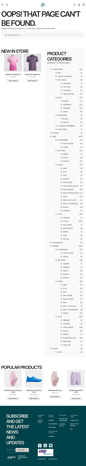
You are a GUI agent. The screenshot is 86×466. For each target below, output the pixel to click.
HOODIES (66, 218)
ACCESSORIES (58, 69)
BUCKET (66, 101)
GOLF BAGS (62, 80)
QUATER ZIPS (68, 228)
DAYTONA (66, 87)
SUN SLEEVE (62, 129)
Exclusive (56, 133)
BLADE (65, 119)
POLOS (65, 221)
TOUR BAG (67, 90)
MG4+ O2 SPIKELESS (70, 203)
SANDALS (66, 210)
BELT (59, 73)
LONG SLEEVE (68, 327)
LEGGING (66, 267)
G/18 (64, 175)
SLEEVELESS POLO (70, 338)
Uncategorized (58, 242)
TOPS (60, 214)
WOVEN (66, 239)
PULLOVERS (67, 225)
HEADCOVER (62, 115)
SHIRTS (65, 232)
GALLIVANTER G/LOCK (71, 193)
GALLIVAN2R (67, 182)
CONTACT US (74, 420)
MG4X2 (65, 207)
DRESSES (66, 320)
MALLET (66, 122)
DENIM (65, 154)
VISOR (65, 112)
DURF (65, 168)
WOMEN (56, 246)
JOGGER (66, 264)
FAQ (71, 429)
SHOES (60, 165)
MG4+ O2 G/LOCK (69, 200)
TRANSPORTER (68, 94)
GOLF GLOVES (68, 143)
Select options (13, 80)
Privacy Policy (53, 459)
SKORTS (66, 278)
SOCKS (65, 147)
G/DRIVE (66, 179)
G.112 (65, 172)
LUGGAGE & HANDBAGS (66, 126)
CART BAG (67, 83)
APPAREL (51, 420)
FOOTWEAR (52, 427)
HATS (60, 97)
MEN (54, 136)
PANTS (65, 158)
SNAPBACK (67, 105)
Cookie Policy (42, 459)
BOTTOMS (61, 150)
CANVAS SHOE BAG (65, 76)
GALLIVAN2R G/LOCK (70, 186)
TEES (65, 235)
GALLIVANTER (68, 189)
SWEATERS (67, 341)
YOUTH (55, 348)
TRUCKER (66, 108)
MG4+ (65, 196)
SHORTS (66, 161)
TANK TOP (67, 345)
